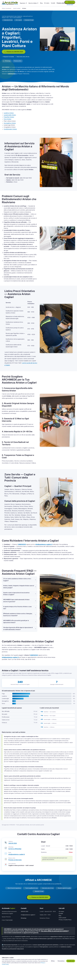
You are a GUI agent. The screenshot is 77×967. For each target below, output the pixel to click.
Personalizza (61, 961)
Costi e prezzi (62, 917)
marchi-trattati (16, 8)
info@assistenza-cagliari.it (43, 544)
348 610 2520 (12, 843)
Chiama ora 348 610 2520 (14, 51)
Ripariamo (22, 3)
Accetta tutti (71, 961)
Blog (41, 3)
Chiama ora (71, 2)
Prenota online (61, 3)
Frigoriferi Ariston (9, 117)
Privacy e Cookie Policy (65, 919)
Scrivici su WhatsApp (14, 849)
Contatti (53, 3)
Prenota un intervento (15, 860)
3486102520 (12, 73)
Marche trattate (32, 3)
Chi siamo (46, 3)
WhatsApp (7, 61)
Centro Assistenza (6, 8)
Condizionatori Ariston (10, 129)
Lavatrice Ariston (9, 113)
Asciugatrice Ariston (10, 123)
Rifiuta (53, 961)
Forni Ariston (7, 119)
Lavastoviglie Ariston (10, 115)
